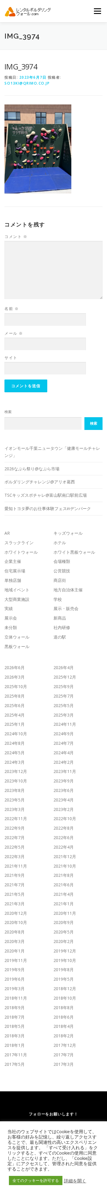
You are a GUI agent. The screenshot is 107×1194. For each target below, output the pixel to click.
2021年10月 (65, 866)
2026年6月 (14, 667)
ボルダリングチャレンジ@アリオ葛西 (39, 482)
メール (13, 333)
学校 (58, 599)
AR (7, 533)
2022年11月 (15, 818)
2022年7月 (14, 837)
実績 (8, 608)
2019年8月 (64, 969)
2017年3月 (64, 1064)
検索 (8, 411)
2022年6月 (64, 837)
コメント (15, 236)
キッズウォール (68, 533)
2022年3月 (14, 856)
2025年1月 (14, 724)
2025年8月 (14, 696)
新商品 (60, 618)
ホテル (60, 542)
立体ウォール (16, 637)
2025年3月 (64, 715)
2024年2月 (64, 762)
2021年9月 (14, 875)
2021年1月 (64, 903)
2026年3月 (14, 677)
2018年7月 (14, 1017)
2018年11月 (15, 998)
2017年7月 (64, 1055)
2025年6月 (14, 705)
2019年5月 (64, 979)
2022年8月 (64, 828)
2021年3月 (14, 903)
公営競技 (62, 571)
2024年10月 (15, 733)
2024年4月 (64, 752)
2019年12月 (65, 951)
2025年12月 (65, 677)
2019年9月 (14, 969)
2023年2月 (64, 809)
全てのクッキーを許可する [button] (35, 1180)
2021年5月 (14, 894)
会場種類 (62, 561)
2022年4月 (64, 847)
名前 (11, 308)
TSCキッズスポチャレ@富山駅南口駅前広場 (45, 495)
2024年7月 (64, 743)
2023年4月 (64, 800)
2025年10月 (15, 686)
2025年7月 (64, 696)
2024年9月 (64, 733)
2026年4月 (64, 667)
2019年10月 (65, 960)
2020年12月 (15, 913)
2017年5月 (14, 1064)
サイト (11, 357)
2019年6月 (14, 979)
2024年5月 (14, 752)
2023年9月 (64, 781)
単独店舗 (12, 580)
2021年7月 (14, 884)
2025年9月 (64, 686)
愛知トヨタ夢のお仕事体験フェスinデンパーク (47, 508)
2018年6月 (64, 1017)
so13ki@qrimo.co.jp (27, 83)
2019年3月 (14, 988)
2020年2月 (64, 941)
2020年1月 (14, 951)
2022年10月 (65, 818)
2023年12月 (15, 771)
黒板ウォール (16, 646)
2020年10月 (15, 922)
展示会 (10, 618)
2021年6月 (64, 884)
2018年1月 (14, 1045)
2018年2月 (64, 1036)
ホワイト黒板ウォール (74, 552)
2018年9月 (14, 1007)
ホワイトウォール (21, 552)
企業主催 (12, 561)
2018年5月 (14, 1026)
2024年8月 (14, 743)
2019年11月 (15, 960)
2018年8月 (64, 1007)
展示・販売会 (66, 608)
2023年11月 (65, 771)
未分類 (10, 627)
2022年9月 (14, 828)
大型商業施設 (16, 599)
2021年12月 (65, 856)
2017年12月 (65, 1045)
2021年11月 (15, 866)
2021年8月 (64, 875)
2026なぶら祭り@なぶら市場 (31, 468)
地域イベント (16, 590)
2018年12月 (65, 988)
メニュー (97, 11)
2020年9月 (64, 922)
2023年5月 (14, 800)
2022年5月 (14, 847)
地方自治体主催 (68, 590)
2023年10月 (15, 781)
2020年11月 (65, 913)
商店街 (60, 580)
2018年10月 (65, 998)
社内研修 (62, 627)
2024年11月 (65, 724)
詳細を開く (75, 1180)
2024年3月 (14, 762)
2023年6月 (64, 790)
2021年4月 (64, 894)
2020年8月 (14, 932)
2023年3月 (14, 809)
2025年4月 (14, 715)
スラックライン (19, 542)
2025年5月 (64, 705)
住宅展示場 (14, 571)
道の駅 (60, 637)
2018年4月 (64, 1026)
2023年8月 (14, 790)
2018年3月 (14, 1036)
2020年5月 (64, 932)
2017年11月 (15, 1055)
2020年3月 (14, 941)
